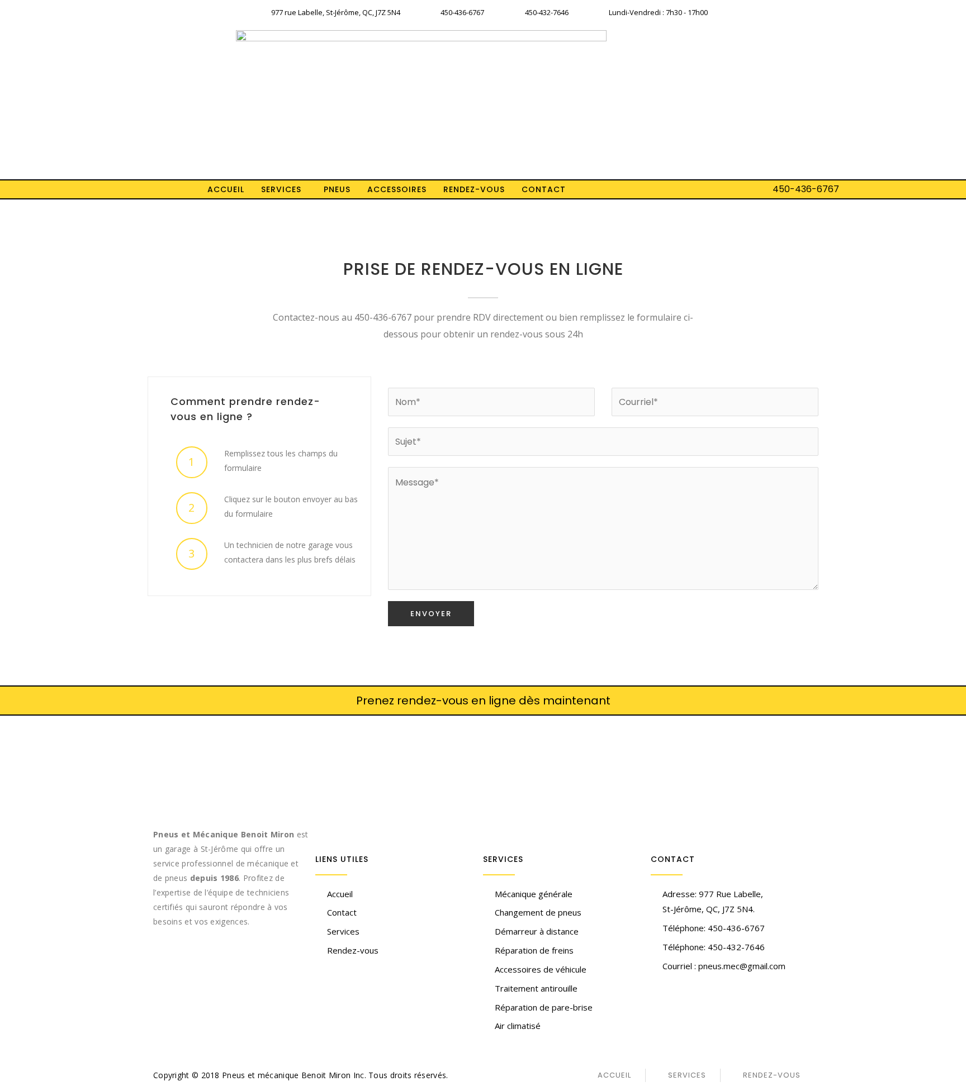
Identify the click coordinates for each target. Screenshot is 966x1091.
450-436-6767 (806, 189)
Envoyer (431, 613)
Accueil (225, 189)
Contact (544, 189)
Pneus (337, 189)
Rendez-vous (474, 189)
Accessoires (397, 189)
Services (281, 189)
